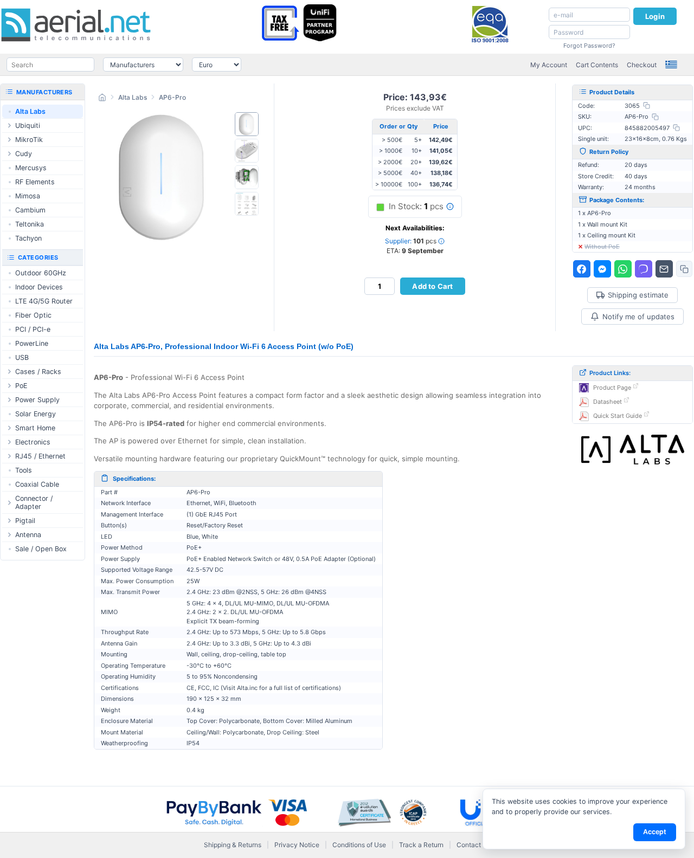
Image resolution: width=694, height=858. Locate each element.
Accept (654, 832)
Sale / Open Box (41, 549)
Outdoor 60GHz (40, 273)
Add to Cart (432, 286)
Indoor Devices (39, 287)
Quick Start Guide (617, 416)
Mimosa (27, 196)
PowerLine (31, 343)
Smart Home (35, 428)
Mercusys (31, 168)
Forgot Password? (589, 45)
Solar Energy (35, 414)
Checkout (642, 65)
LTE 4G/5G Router (44, 301)
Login (655, 16)
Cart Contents (597, 65)
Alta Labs (132, 97)
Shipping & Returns (232, 845)
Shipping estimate (638, 295)
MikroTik (29, 140)
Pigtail (25, 521)
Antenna (28, 535)
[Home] (102, 99)
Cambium (30, 210)
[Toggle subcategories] (9, 125)
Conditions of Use (359, 845)
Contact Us (474, 845)
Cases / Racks (38, 371)
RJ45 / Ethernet (40, 456)
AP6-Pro (172, 97)
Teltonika (29, 224)
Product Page (612, 387)
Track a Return (421, 845)
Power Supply (37, 400)
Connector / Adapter (34, 502)
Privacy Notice (296, 845)
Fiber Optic (33, 315)
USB (22, 357)
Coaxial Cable (37, 484)
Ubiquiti (27, 125)
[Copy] (646, 105)
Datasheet (607, 401)
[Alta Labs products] (632, 450)
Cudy (23, 154)
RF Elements (35, 182)
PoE (21, 386)
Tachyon (28, 238)
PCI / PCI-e (32, 329)
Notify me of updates (638, 316)
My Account (548, 65)
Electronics (32, 442)
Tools (23, 470)
